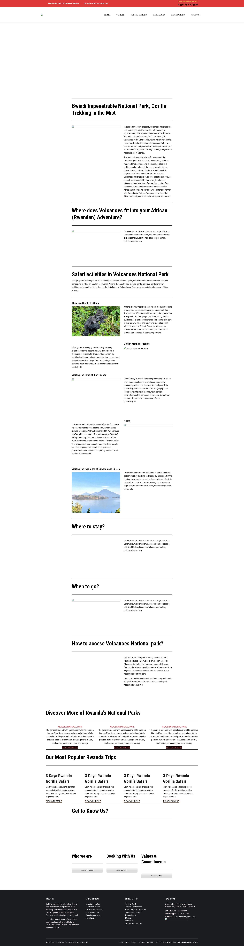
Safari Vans (129, 920)
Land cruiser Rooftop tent (135, 909)
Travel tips (90, 918)
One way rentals (92, 912)
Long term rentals (93, 904)
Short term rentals (93, 906)
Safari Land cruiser (132, 912)
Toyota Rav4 (130, 904)
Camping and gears (93, 915)
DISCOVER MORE (70, 747)
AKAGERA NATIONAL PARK (70, 727)
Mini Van (128, 918)
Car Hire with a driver (94, 909)
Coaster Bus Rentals (133, 923)
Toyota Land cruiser (133, 906)
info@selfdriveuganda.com (184, 916)
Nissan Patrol (130, 915)
